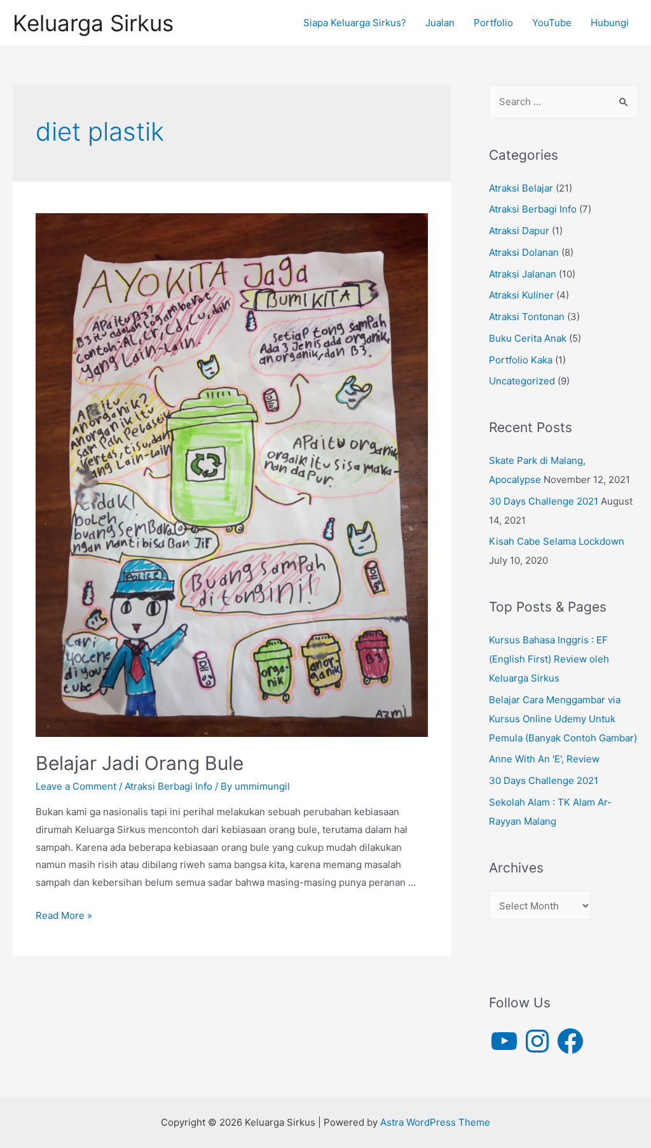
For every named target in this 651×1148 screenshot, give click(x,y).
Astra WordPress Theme (435, 1122)
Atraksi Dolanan (524, 252)
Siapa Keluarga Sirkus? (354, 23)
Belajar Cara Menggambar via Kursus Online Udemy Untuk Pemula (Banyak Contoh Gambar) (563, 719)
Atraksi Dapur (519, 231)
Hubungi (610, 23)
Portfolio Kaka (520, 360)
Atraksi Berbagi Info (168, 786)
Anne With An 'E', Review (544, 759)
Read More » (64, 915)
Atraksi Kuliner (521, 295)
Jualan (440, 23)
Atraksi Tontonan (527, 317)
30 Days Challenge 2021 (543, 501)
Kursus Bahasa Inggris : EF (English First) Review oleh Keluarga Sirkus (549, 659)
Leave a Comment (76, 786)
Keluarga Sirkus (93, 23)
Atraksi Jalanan (522, 274)
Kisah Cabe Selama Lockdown (556, 541)
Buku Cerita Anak (527, 338)
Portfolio (493, 23)
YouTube (552, 23)
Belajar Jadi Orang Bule (139, 763)
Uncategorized (522, 381)
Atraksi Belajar (521, 188)
